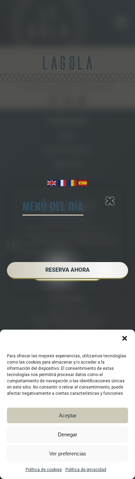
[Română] (72, 182)
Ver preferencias (67, 453)
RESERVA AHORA (67, 270)
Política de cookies (44, 469)
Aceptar (67, 415)
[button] (124, 338)
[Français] (62, 182)
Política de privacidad (85, 469)
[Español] (83, 182)
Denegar (67, 434)
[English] (51, 182)
